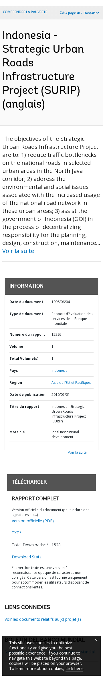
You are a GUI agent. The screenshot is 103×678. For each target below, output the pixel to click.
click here (74, 668)
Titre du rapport (24, 406)
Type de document (26, 313)
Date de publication (27, 394)
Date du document (26, 301)
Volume (16, 346)
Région (15, 382)
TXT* (16, 532)
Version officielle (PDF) (33, 520)
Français (90, 13)
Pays (13, 370)
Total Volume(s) (23, 358)
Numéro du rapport (27, 334)
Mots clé (17, 432)
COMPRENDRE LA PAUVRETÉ (25, 11)
